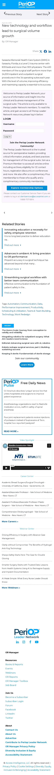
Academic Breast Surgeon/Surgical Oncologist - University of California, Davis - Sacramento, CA (23, 484)
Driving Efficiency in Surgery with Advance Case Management (23, 537)
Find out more (11, 245)
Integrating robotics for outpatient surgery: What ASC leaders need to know (25, 337)
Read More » (11, 431)
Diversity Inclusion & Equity (20, 750)
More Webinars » (11, 588)
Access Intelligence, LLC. (18, 763)
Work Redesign (22, 314)
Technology (8, 314)
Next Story (42, 14)
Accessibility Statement (18, 754)
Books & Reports (14, 664)
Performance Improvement (16, 307)
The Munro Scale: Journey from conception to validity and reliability (24, 331)
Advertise (10, 738)
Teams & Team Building (38, 311)
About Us (10, 734)
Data (39, 304)
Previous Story (14, 14)
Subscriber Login (14, 701)
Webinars (10, 672)
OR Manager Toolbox (16, 681)
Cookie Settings (26, 766)
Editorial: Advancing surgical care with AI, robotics (26, 343)
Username (8, 124)
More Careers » (10, 521)
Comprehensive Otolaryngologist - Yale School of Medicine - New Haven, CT (25, 513)
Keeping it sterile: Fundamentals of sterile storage (26, 353)
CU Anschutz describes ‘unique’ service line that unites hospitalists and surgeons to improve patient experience (25, 394)
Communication (28, 304)
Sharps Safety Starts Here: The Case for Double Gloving (23, 557)
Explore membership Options (27, 188)
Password (8, 131)
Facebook (10, 709)
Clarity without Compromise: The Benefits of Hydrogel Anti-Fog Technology (27, 547)
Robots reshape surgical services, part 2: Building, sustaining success (26, 348)
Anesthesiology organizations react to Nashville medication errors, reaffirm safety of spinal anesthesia (25, 407)
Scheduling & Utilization (14, 311)
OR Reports (11, 677)
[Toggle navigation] (4, 5)
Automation (14, 304)
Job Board (10, 685)
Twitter (9, 718)
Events (9, 668)
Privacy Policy (10, 766)
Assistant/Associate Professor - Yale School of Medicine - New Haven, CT (27, 494)
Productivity (37, 307)
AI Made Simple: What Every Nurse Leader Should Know (25, 580)
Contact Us (11, 730)
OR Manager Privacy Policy (20, 746)
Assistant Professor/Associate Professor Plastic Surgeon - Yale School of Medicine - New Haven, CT (25, 504)
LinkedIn (10, 713)
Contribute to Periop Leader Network (26, 742)
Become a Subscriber (16, 697)
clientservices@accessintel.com (34, 196)
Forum (9, 705)
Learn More (27, 365)
